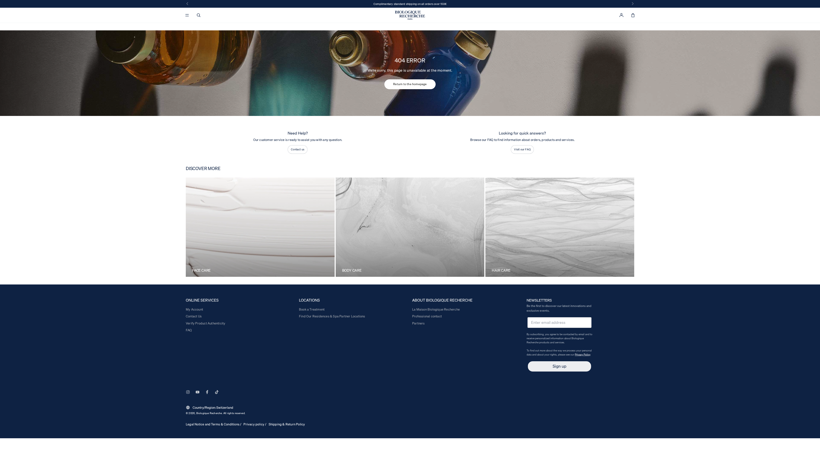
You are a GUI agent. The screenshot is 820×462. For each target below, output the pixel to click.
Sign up (559, 366)
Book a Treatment (312, 309)
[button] (198, 15)
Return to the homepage (410, 84)
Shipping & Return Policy (287, 424)
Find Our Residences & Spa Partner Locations (332, 316)
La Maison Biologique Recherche (436, 309)
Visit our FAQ (522, 149)
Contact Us (194, 316)
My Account (194, 309)
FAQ (189, 330)
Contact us (297, 149)
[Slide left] (187, 4)
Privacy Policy (582, 354)
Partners (418, 323)
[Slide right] (632, 4)
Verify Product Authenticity (205, 323)
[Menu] (187, 15)
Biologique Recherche (209, 413)
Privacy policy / (254, 424)
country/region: (209, 407)
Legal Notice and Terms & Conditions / (213, 424)
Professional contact (427, 316)
